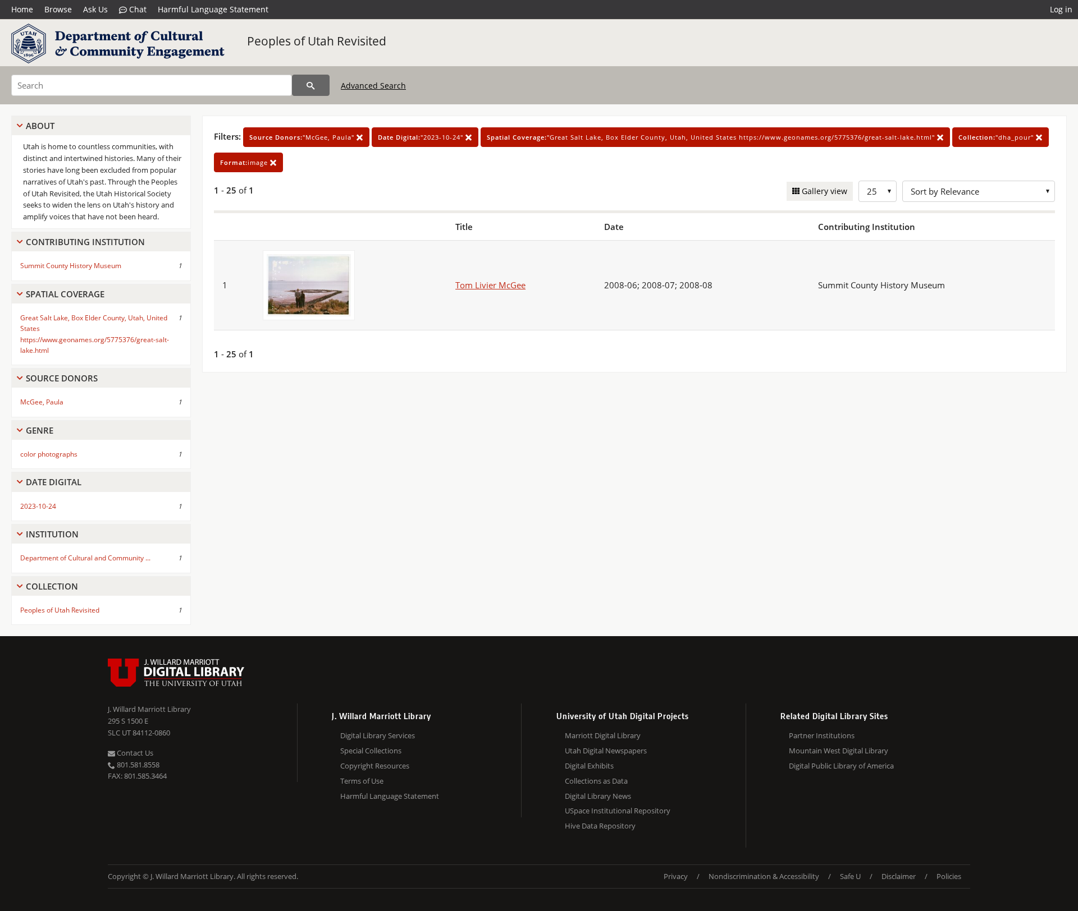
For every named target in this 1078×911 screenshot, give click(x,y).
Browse (58, 9)
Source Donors (62, 378)
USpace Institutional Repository (617, 811)
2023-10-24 (38, 506)
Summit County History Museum (70, 265)
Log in (1061, 9)
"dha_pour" (997, 137)
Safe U (850, 876)
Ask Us (95, 9)
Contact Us (134, 753)
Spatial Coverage (65, 294)
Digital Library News (598, 796)
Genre (39, 430)
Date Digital (53, 481)
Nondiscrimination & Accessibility (764, 876)
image (245, 162)
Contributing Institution (85, 241)
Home (22, 9)
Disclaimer (898, 876)
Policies (949, 876)
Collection (52, 586)
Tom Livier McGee (490, 285)
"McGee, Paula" (303, 137)
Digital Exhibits (589, 766)
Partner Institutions (822, 735)
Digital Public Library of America (841, 766)
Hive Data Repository (600, 826)
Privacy (676, 876)
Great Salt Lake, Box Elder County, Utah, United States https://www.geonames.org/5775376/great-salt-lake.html (94, 334)
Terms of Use (361, 781)
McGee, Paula (41, 402)
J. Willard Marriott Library (149, 709)
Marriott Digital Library (603, 735)
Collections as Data (596, 781)
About (40, 125)
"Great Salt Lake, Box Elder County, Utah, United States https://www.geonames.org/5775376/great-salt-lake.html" (712, 137)
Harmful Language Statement (213, 9)
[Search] (311, 85)
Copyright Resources (374, 766)
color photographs (48, 454)
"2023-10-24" (421, 137)
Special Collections (370, 751)
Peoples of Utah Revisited (316, 41)
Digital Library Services (377, 735)
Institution (52, 534)
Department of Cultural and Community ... (85, 558)
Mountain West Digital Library (838, 751)
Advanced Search (373, 85)
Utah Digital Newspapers (606, 751)
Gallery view (823, 191)
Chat (137, 9)
